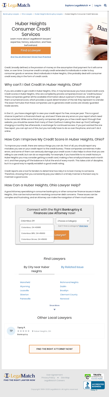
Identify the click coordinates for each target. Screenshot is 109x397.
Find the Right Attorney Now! (54, 349)
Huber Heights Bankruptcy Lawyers (49, 14)
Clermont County (68, 294)
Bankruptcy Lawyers (11, 14)
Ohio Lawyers (27, 14)
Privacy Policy (48, 377)
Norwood (64, 298)
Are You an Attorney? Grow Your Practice (31, 57)
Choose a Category (66, 221)
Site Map (65, 377)
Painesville (25, 298)
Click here (83, 226)
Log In (98, 5)
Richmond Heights (69, 282)
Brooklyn (64, 290)
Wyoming (25, 286)
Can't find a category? (73, 226)
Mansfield (25, 282)
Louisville (24, 290)
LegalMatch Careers (54, 380)
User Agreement (54, 374)
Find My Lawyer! (54, 235)
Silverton (24, 294)
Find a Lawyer (31, 50)
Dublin (63, 286)
